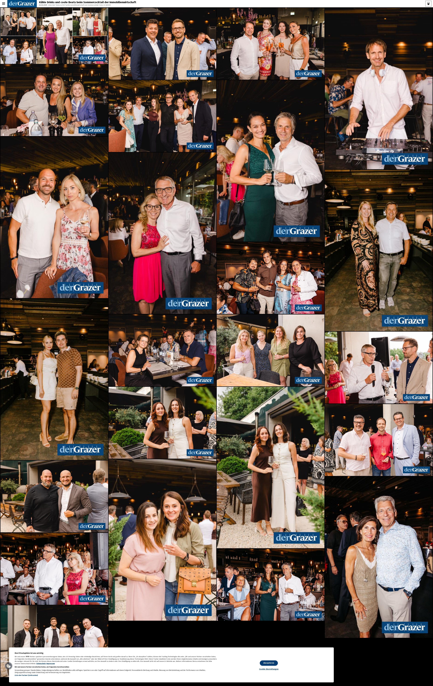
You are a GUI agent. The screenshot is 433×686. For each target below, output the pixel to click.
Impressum (50, 664)
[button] (8, 666)
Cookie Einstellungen (268, 669)
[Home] (22, 3)
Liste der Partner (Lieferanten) (26, 675)
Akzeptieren (268, 663)
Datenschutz (41, 664)
